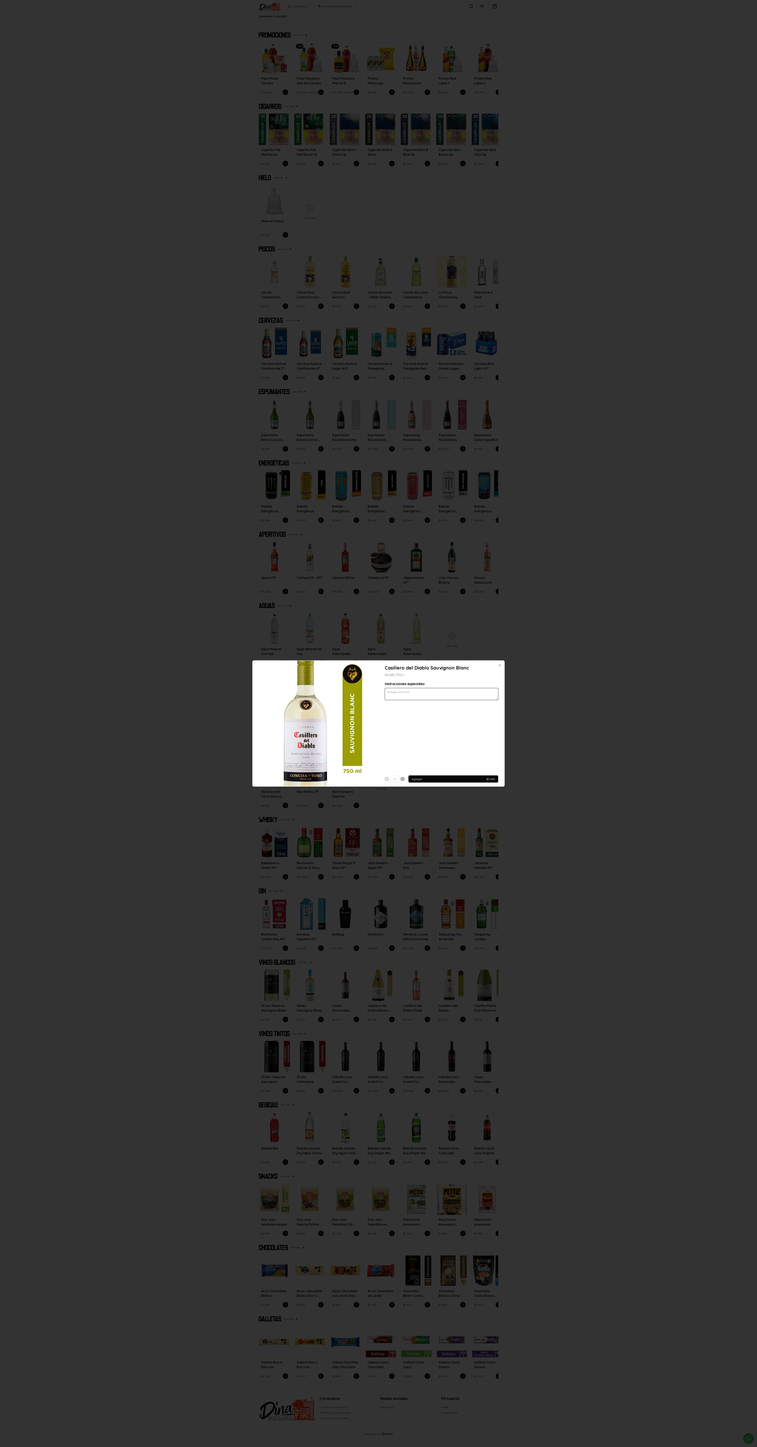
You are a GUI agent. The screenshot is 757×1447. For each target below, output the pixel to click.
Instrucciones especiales (404, 684)
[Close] (499, 665)
